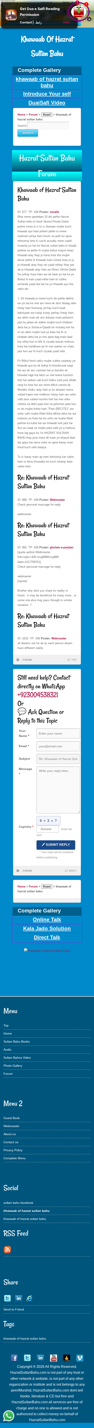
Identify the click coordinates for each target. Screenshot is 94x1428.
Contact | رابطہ (31, 22)
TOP (74, 659)
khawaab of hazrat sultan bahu (24, 1219)
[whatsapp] (8, 1416)
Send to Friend (13, 1309)
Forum (33, 114)
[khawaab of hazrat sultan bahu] (47, 950)
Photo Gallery (12, 1065)
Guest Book (11, 1118)
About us (9, 1134)
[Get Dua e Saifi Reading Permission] (11, 19)
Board (46, 114)
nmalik (54, 212)
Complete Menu (14, 1158)
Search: (22, 125)
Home (21, 114)
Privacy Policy (13, 1150)
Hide (66, 22)
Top (6, 1025)
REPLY (73, 870)
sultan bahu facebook (18, 1202)
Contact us (10, 1142)
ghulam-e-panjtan (61, 547)
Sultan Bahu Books (16, 1041)
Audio (7, 1049)
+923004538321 (37, 694)
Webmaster (57, 499)
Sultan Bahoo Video (17, 1057)
